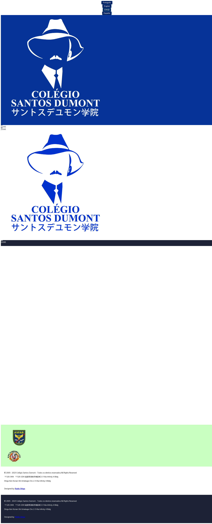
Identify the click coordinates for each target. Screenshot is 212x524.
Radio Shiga (20, 489)
